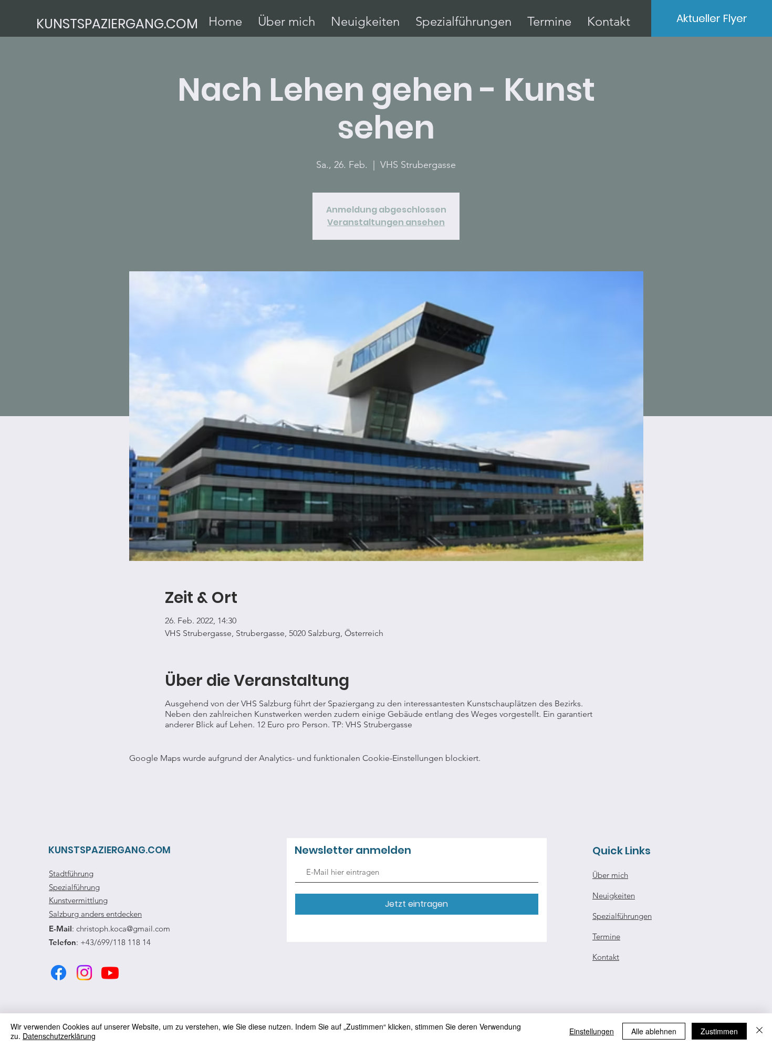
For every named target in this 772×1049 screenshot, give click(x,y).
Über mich (610, 875)
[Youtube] (110, 972)
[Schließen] (759, 1031)
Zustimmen (719, 1031)
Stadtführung (71, 873)
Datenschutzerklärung (59, 1036)
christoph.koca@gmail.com (123, 929)
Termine (606, 936)
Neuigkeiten (613, 895)
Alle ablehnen (653, 1031)
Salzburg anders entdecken (95, 914)
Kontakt (605, 957)
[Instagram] (84, 972)
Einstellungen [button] (591, 1031)
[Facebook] (58, 972)
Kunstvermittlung (78, 900)
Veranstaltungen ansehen (386, 222)
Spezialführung (74, 887)
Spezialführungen (622, 916)
